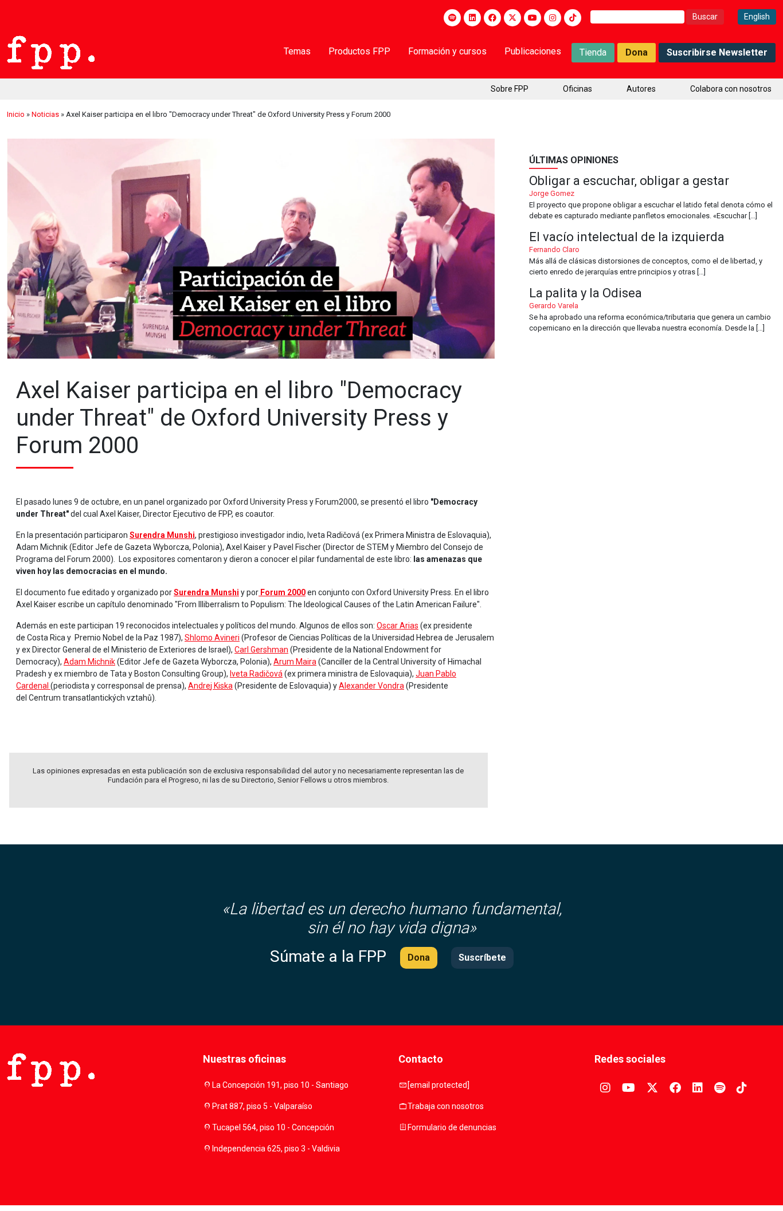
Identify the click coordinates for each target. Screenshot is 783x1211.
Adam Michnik (89, 661)
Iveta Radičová (256, 673)
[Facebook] (492, 17)
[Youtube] (532, 17)
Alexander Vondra (371, 685)
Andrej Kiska (210, 685)
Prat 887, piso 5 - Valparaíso (262, 1106)
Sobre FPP (509, 88)
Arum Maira (294, 661)
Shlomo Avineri (212, 637)
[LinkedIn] (472, 17)
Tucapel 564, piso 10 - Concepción (273, 1127)
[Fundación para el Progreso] (51, 51)
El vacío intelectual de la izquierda (652, 254)
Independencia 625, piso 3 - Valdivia (276, 1148)
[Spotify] (452, 17)
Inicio (16, 114)
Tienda (593, 52)
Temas (297, 51)
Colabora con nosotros (731, 88)
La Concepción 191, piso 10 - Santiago (280, 1085)
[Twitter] (512, 17)
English (757, 16)
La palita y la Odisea (652, 310)
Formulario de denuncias (452, 1127)
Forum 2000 (282, 592)
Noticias (45, 114)
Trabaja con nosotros (446, 1106)
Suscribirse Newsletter (717, 52)
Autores (641, 88)
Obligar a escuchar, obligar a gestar (652, 198)
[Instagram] (552, 17)
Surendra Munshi (162, 535)
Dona (636, 52)
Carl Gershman (261, 649)
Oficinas (577, 88)
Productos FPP (359, 51)
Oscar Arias (397, 625)
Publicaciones (532, 51)
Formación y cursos (447, 51)
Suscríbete (482, 957)
